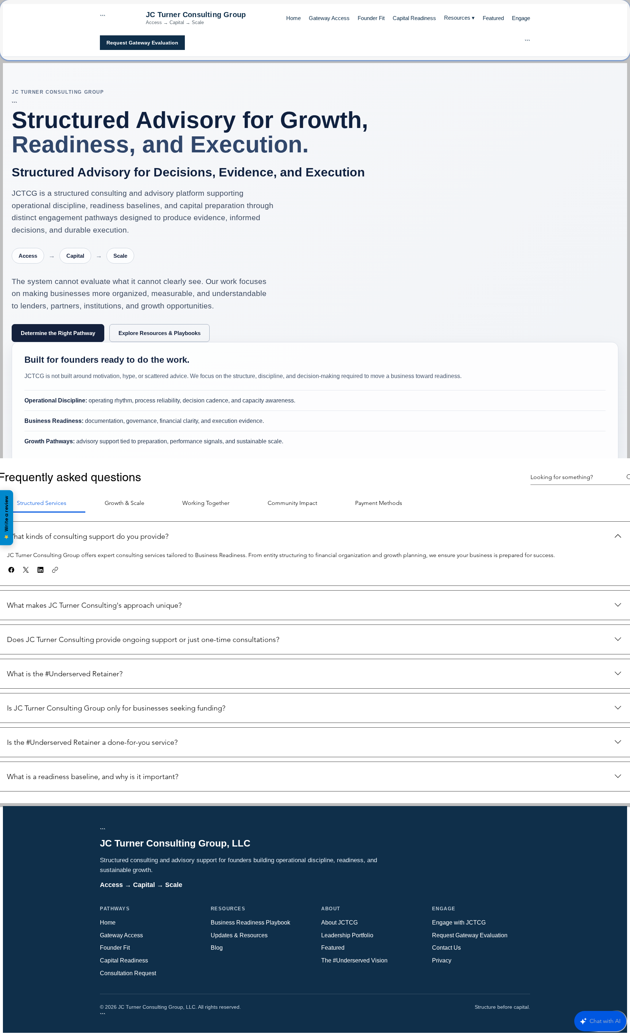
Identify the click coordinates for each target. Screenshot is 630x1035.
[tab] (124, 503)
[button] (11, 569)
